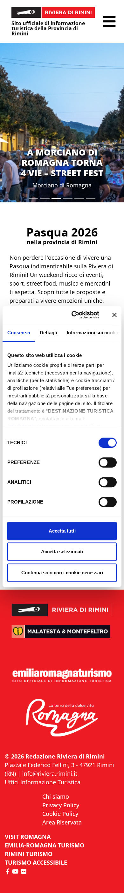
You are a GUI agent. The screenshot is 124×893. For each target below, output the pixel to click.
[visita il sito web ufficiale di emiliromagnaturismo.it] (62, 676)
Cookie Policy (60, 813)
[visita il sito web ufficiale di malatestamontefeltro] (62, 636)
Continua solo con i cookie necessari (62, 572)
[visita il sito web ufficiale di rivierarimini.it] (62, 605)
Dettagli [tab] (48, 332)
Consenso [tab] (18, 332)
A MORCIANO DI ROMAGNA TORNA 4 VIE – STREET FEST (62, 162)
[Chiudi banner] (114, 315)
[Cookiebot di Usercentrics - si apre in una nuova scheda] (74, 315)
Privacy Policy (60, 805)
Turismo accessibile (36, 862)
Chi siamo (55, 796)
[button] (109, 21)
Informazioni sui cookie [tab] (93, 332)
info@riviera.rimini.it (49, 773)
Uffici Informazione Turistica (42, 782)
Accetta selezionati (62, 551)
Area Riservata (62, 822)
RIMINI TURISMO (28, 854)
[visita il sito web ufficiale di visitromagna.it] (62, 718)
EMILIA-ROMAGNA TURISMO (44, 845)
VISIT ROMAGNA (28, 836)
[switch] (108, 462)
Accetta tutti (62, 531)
